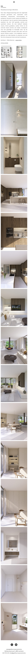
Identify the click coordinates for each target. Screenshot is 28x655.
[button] (14, 2)
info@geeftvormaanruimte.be (18, 653)
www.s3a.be (18, 40)
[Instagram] (12, 644)
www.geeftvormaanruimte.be (14, 649)
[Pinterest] (16, 644)
